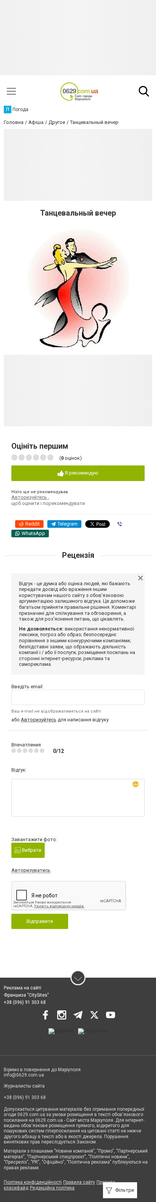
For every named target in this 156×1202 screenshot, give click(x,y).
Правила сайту (79, 1182)
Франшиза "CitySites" (26, 995)
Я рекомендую (81, 473)
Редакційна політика (52, 1188)
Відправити (40, 921)
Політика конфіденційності (33, 1182)
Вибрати (31, 850)
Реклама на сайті (22, 988)
